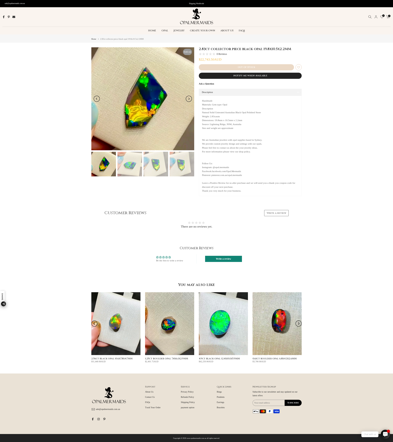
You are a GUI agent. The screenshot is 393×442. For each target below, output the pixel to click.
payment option (187, 407)
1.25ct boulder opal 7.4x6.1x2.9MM (166, 358)
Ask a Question (206, 84)
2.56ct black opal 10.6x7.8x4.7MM (111, 358)
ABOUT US (226, 30)
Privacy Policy (187, 392)
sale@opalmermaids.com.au (15, 3)
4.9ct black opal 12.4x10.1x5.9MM (219, 358)
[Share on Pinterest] (8, 17)
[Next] (189, 99)
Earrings (220, 402)
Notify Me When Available (250, 75)
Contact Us (150, 397)
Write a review (276, 213)
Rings (219, 392)
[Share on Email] (13, 17)
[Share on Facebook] (3, 17)
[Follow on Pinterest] (104, 419)
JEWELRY (179, 30)
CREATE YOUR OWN (202, 30)
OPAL (164, 30)
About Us (149, 392)
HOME (152, 30)
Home (93, 39)
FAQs (242, 30)
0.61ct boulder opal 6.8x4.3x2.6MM (275, 358)
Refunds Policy (187, 397)
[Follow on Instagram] (98, 419)
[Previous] (97, 99)
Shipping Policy (188, 402)
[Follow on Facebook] (92, 419)
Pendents (220, 397)
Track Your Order (153, 407)
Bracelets (221, 407)
